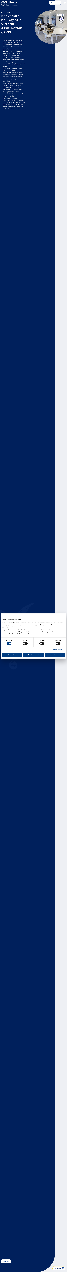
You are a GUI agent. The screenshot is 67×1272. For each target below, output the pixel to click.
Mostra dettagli (57, 649)
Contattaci (6, 1261)
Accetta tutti (54, 655)
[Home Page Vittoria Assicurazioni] (9, 3)
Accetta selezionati (33, 655)
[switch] (25, 643)
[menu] (65, 2)
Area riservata (55, 3)
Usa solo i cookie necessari (12, 655)
